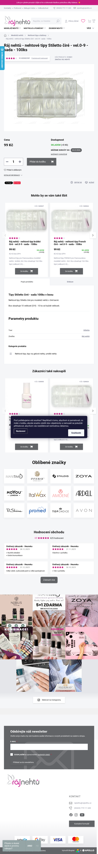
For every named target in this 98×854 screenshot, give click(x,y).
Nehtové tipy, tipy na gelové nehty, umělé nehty (36, 354)
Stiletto (86, 330)
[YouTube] (82, 814)
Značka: (62, 59)
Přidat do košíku (38, 161)
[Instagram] (76, 814)
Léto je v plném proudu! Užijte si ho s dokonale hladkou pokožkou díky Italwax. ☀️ (48, 3)
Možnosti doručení (59, 154)
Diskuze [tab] (70, 282)
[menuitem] (12, 28)
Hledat (57, 21)
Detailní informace (12, 175)
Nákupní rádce (29, 8)
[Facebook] (71, 814)
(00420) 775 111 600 (82, 808)
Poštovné (17, 8)
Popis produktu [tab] (27, 282)
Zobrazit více (49, 580)
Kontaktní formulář (81, 824)
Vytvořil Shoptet (68, 850)
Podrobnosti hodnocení (40, 58)
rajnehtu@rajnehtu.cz (82, 803)
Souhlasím (76, 433)
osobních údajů (44, 755)
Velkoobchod (43, 8)
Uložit (18, 183)
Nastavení (20, 431)
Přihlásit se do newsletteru (23, 762)
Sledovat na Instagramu (51, 700)
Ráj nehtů (86, 336)
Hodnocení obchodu (49, 532)
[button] (93, 235)
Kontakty (7, 8)
